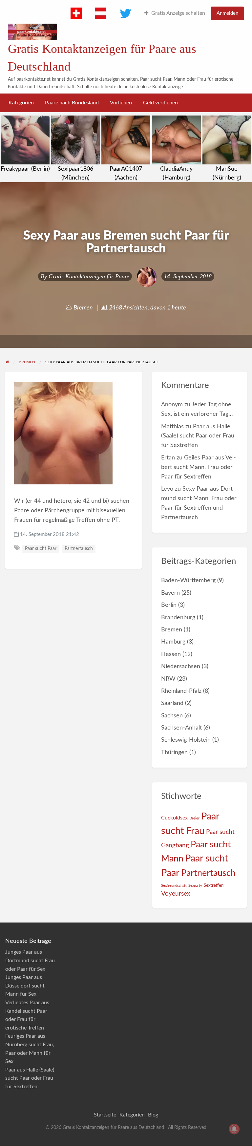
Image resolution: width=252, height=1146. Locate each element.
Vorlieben (121, 102)
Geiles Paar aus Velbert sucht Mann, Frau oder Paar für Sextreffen (198, 467)
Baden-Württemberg (188, 580)
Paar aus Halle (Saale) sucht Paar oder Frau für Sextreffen (197, 436)
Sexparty (195, 885)
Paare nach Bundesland (72, 102)
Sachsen (172, 715)
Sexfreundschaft (174, 885)
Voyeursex (175, 894)
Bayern (170, 593)
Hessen (171, 654)
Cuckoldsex (174, 817)
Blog (153, 1114)
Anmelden (227, 13)
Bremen (83, 308)
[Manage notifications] (234, 1129)
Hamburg (173, 642)
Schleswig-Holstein (186, 740)
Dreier (194, 818)
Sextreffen (213, 885)
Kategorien (21, 102)
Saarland (172, 703)
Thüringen (174, 752)
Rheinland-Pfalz (181, 691)
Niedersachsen (180, 666)
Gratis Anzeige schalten (178, 13)
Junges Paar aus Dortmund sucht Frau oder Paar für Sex (30, 960)
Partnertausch (79, 548)
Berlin (169, 605)
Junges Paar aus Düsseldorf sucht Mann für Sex (25, 986)
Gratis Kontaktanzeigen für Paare (89, 276)
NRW (168, 679)
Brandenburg (178, 617)
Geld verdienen (160, 102)
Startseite (105, 1114)
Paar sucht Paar (40, 548)
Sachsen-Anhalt (181, 728)
